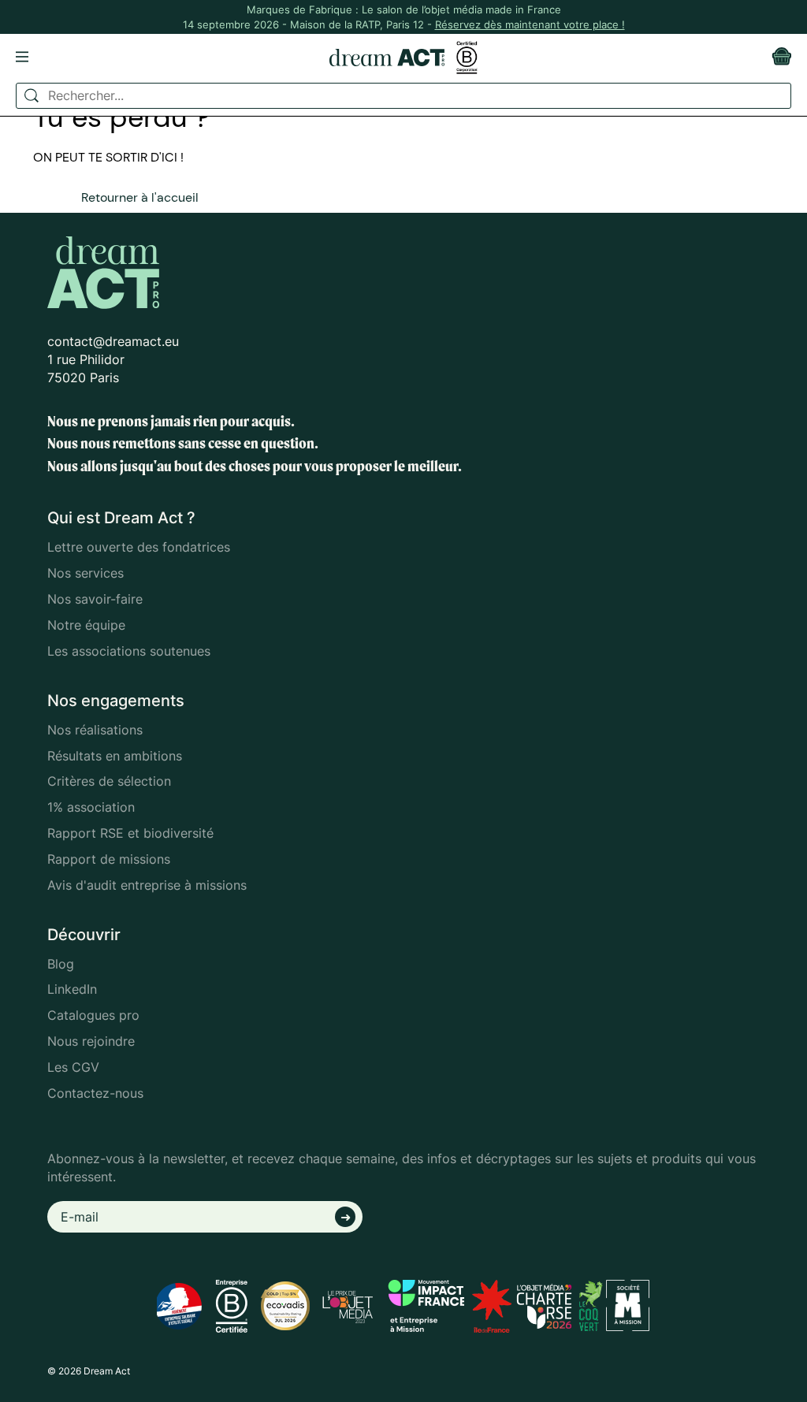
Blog (60, 964)
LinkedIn (72, 989)
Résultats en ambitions (114, 756)
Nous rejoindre (91, 1041)
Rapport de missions (108, 859)
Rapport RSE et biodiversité (130, 833)
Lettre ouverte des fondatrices (138, 547)
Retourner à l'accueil (140, 197)
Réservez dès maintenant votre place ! (530, 24)
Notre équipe (86, 625)
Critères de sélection (109, 781)
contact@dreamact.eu (113, 341)
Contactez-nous (95, 1093)
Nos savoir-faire (95, 599)
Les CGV (73, 1067)
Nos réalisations (95, 730)
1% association (91, 807)
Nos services (85, 573)
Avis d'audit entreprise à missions (147, 885)
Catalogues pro (93, 1015)
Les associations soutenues (128, 651)
